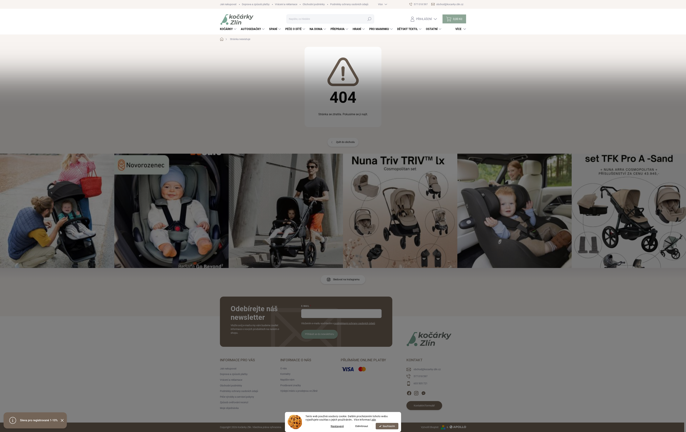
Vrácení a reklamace (286, 4)
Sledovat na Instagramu (346, 279)
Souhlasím (389, 426)
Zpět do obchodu (345, 142)
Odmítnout (361, 426)
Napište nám (287, 379)
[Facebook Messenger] (423, 392)
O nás (283, 368)
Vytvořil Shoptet (430, 427)
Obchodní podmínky (314, 4)
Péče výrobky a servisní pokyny (237, 396)
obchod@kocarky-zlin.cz (427, 369)
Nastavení (337, 426)
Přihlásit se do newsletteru (319, 334)
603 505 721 (420, 383)
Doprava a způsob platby (256, 4)
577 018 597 (420, 376)
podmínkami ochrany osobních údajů (354, 323)
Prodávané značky (290, 385)
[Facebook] (409, 392)
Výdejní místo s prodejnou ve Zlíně (298, 390)
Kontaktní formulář (424, 405)
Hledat (369, 19)
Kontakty (285, 374)
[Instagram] (416, 392)
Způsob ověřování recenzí (234, 402)
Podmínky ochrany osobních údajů (349, 4)
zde (374, 419)
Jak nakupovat (228, 4)
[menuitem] (228, 29)
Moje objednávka (229, 408)
